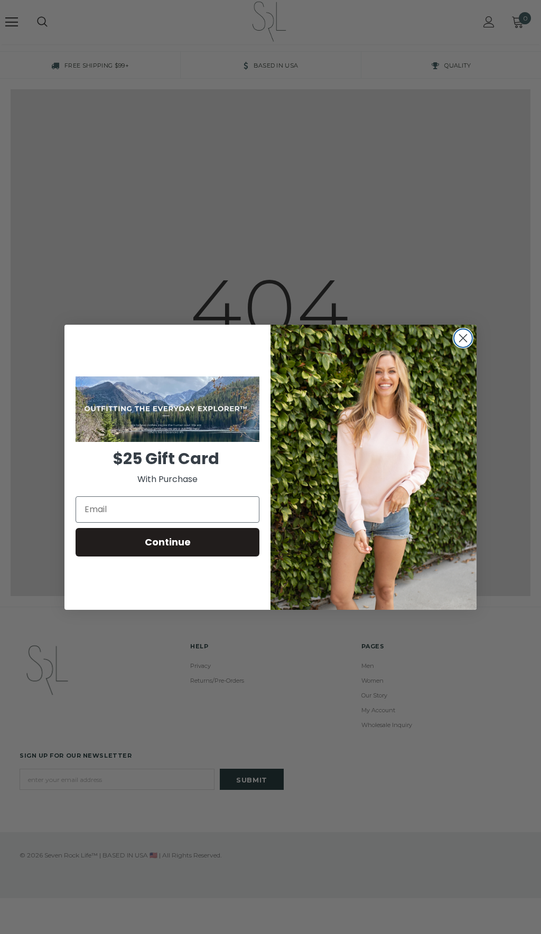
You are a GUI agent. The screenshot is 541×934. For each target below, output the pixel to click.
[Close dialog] (463, 338)
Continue (168, 542)
